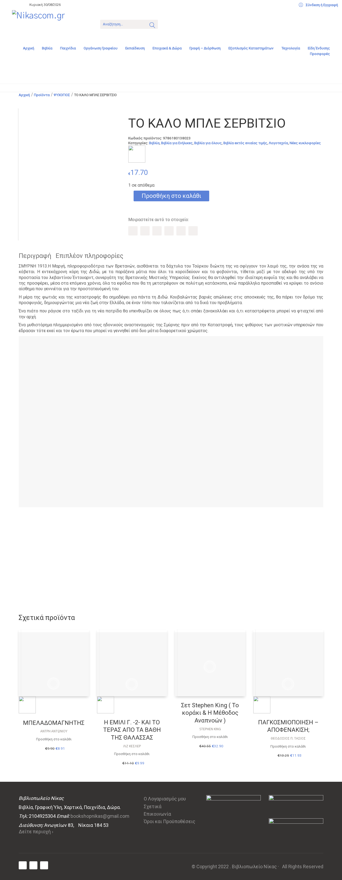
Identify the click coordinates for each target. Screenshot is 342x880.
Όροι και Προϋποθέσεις (169, 821)
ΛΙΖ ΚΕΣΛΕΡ (132, 746)
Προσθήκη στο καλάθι (171, 195)
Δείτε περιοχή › (36, 831)
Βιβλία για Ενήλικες (177, 143)
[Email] (193, 230)
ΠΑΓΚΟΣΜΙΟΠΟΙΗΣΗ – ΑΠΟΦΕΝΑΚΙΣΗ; (288, 726)
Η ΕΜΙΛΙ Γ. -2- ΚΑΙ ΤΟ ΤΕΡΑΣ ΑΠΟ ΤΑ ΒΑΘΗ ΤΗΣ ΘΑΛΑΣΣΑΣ (132, 730)
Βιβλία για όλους (208, 143)
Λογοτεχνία (278, 143)
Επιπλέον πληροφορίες (89, 256)
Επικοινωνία (157, 814)
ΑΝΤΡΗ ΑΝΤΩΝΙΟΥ (53, 731)
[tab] (37, 256)
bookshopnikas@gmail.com (100, 816)
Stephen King (210, 729)
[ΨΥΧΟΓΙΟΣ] (136, 154)
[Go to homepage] (52, 23)
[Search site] (152, 26)
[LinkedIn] (181, 230)
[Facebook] (133, 230)
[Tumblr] (169, 230)
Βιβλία (154, 143)
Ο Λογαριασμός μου (165, 799)
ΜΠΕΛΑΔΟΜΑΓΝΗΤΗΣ (53, 723)
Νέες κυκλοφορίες (305, 143)
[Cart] (169, 23)
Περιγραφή (35, 256)
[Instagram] (44, 865)
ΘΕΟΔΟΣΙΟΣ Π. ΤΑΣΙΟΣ (288, 738)
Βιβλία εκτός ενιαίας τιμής (245, 143)
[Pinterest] (157, 230)
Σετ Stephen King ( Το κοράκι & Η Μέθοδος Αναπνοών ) (210, 713)
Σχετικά (152, 806)
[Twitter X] (145, 230)
